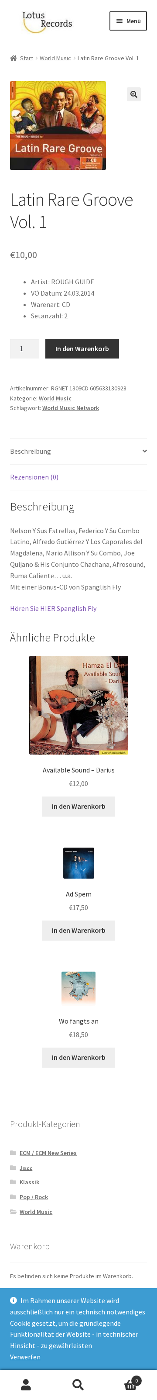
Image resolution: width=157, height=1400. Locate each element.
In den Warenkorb (82, 348)
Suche (78, 1385)
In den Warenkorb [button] (79, 806)
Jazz (26, 1168)
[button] (134, 94)
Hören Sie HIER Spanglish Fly (53, 608)
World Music (55, 58)
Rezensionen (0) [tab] (34, 476)
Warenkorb (121, 1377)
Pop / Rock (34, 1197)
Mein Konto (26, 1385)
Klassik (29, 1182)
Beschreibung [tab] (30, 451)
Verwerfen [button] (25, 1356)
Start (26, 58)
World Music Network (70, 408)
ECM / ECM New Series (48, 1153)
